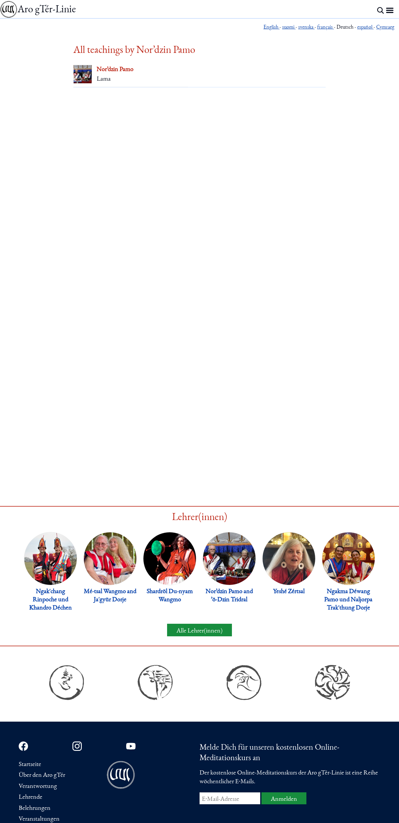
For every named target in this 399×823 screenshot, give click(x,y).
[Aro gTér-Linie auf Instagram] (77, 746)
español (365, 27)
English (271, 27)
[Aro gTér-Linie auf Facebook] (23, 746)
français (325, 27)
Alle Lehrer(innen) (199, 631)
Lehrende (30, 797)
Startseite (30, 764)
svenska (306, 27)
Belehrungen (35, 808)
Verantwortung (38, 786)
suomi (289, 27)
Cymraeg (385, 27)
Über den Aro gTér (42, 775)
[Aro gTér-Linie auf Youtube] (131, 746)
